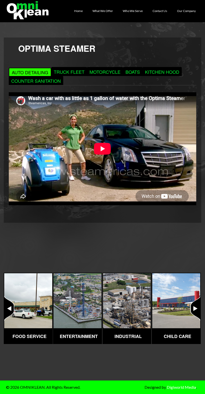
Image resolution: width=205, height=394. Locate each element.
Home (79, 11)
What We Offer (103, 11)
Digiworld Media (181, 387)
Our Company (187, 11)
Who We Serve (133, 11)
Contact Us (160, 11)
